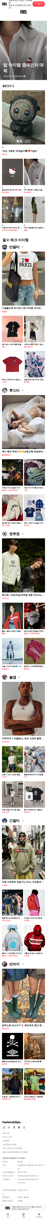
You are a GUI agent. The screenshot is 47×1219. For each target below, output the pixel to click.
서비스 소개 (7, 1137)
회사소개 (6, 1133)
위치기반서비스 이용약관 (12, 1148)
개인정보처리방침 (9, 1144)
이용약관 (6, 1141)
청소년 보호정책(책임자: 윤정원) (15, 1152)
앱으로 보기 (38, 4)
